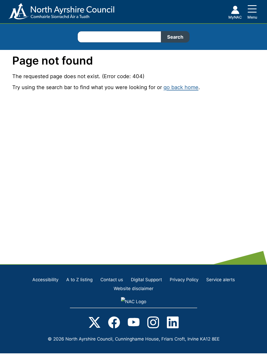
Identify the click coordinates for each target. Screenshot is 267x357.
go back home (180, 87)
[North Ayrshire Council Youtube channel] (133, 323)
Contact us (111, 279)
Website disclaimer (133, 288)
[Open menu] (252, 11)
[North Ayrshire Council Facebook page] (114, 323)
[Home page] (57, 13)
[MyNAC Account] (234, 13)
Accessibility (45, 279)
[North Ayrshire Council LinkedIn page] (173, 323)
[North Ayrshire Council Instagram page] (153, 323)
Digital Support (146, 279)
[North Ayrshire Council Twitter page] (94, 323)
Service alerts (220, 279)
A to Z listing (79, 279)
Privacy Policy (184, 279)
